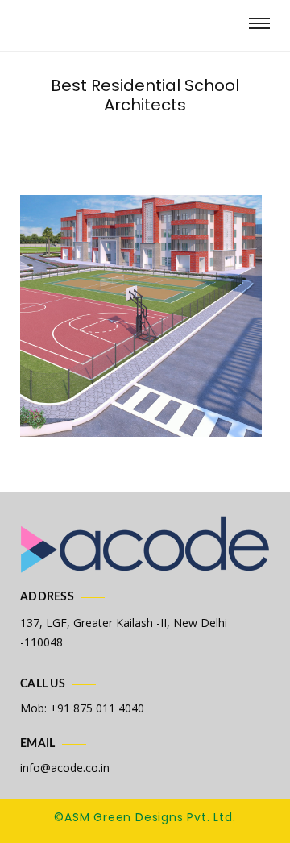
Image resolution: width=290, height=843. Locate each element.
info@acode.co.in (65, 767)
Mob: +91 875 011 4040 (82, 708)
